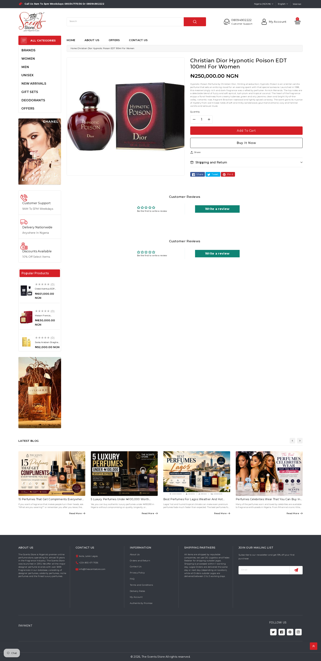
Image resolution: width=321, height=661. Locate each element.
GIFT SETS (29, 92)
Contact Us (135, 566)
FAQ (132, 579)
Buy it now (246, 143)
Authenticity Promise (141, 603)
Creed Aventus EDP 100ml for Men (45, 289)
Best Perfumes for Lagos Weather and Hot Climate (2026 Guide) (193, 501)
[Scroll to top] (313, 646)
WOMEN (28, 58)
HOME (71, 40)
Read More (75, 513)
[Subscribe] (296, 570)
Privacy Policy (137, 572)
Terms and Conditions (141, 585)
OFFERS (114, 40)
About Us (135, 554)
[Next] (300, 440)
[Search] (195, 21)
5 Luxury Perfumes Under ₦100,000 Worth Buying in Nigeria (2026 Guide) (120, 501)
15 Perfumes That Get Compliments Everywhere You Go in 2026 (51, 501)
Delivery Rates (137, 591)
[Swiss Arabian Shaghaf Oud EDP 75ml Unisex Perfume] (26, 342)
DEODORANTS (33, 100)
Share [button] (197, 152)
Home (74, 48)
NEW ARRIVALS (33, 83)
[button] (246, 162)
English (282, 4)
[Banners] (39, 151)
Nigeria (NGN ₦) (262, 4)
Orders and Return (140, 560)
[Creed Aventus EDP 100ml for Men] (26, 290)
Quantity (195, 111)
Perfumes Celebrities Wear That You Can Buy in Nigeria (268, 501)
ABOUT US (92, 40)
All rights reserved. (178, 656)
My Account (136, 597)
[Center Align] (24, 40)
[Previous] (292, 440)
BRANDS (28, 50)
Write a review (217, 209)
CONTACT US (138, 40)
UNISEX (27, 75)
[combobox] (136, 21)
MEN (25, 67)
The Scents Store (153, 656)
